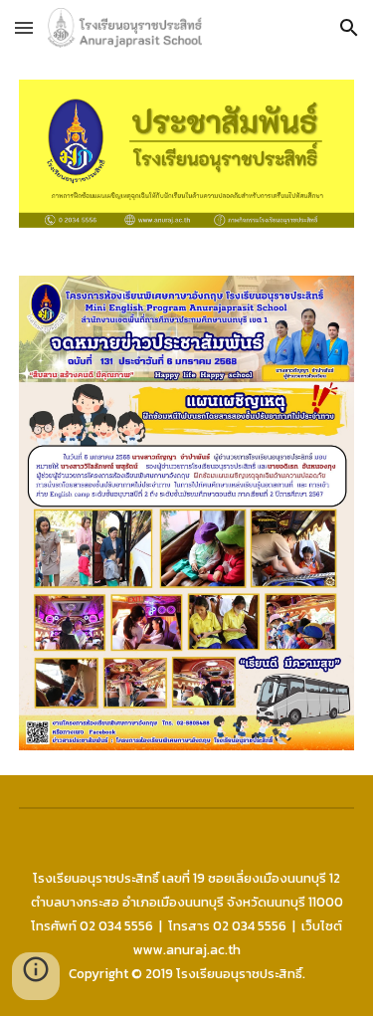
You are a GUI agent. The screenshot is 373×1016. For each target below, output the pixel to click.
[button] (24, 27)
